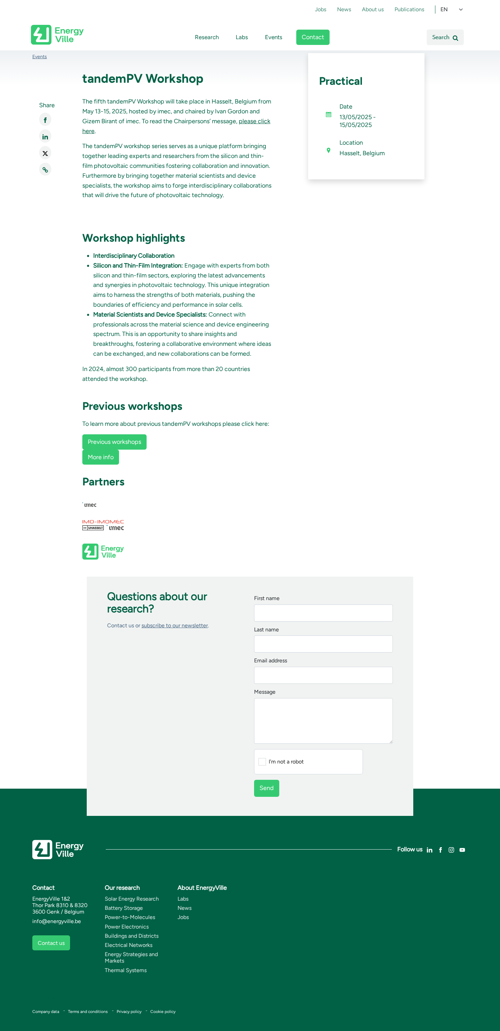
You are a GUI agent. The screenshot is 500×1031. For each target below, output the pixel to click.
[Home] (57, 35)
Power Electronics (127, 926)
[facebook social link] (440, 849)
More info (101, 457)
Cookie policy (163, 1011)
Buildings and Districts (132, 936)
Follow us (409, 849)
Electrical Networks (128, 945)
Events (273, 37)
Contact (313, 37)
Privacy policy (129, 1011)
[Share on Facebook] (45, 119)
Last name (266, 630)
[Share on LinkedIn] (45, 136)
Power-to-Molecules (130, 917)
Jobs (320, 9)
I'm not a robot (286, 761)
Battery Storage (124, 908)
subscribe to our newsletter (174, 625)
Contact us (51, 943)
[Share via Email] (45, 169)
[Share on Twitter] (45, 152)
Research (207, 37)
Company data (45, 1011)
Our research (122, 887)
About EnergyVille (202, 887)
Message (265, 692)
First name (267, 598)
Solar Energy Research (132, 899)
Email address (270, 661)
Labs (242, 37)
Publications (409, 9)
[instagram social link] (451, 849)
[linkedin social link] (429, 849)
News (344, 9)
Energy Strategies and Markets (131, 957)
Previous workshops (114, 442)
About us (373, 9)
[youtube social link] (462, 849)
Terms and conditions (88, 1011)
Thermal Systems (126, 970)
